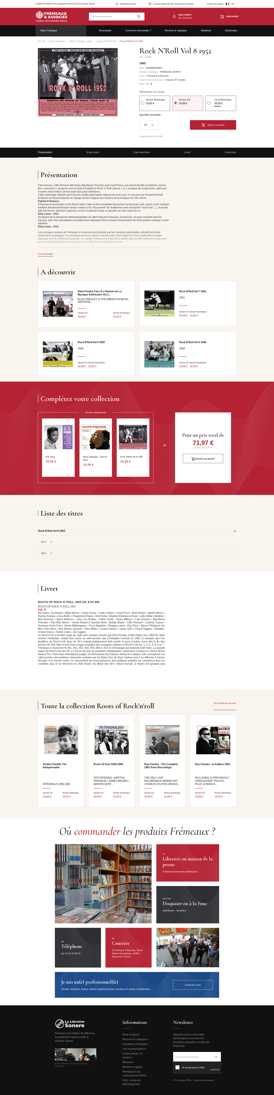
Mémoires (128, 1062)
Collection (230, 152)
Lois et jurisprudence (134, 1048)
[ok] (216, 1057)
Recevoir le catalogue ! (135, 1039)
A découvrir (93, 152)
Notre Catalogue (48, 30)
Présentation (45, 152)
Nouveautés (105, 30)
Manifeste (206, 30)
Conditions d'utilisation (135, 1044)
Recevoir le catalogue (176, 30)
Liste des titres (142, 152)
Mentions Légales (132, 1067)
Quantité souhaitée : (150, 114)
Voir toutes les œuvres (225, 703)
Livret (187, 152)
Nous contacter (130, 1034)
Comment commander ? (138, 30)
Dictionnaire (231, 30)
